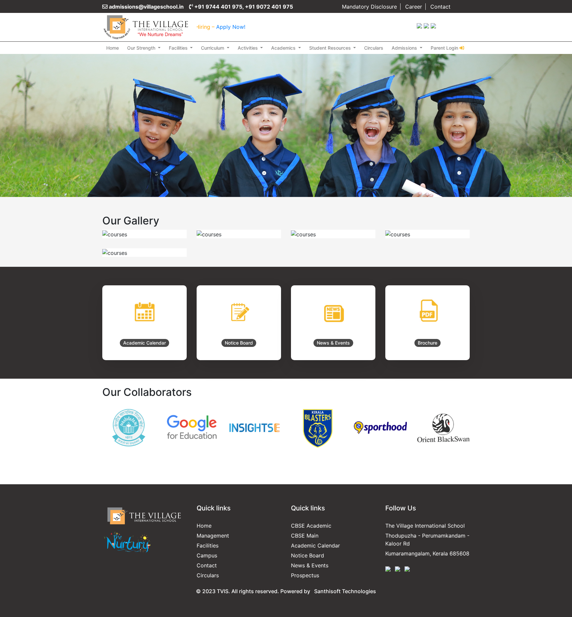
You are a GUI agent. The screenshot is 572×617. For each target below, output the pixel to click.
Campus (207, 555)
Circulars (373, 48)
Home (112, 48)
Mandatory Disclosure (369, 6)
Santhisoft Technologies (345, 591)
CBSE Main (304, 535)
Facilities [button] (179, 48)
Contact (440, 6)
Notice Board (307, 555)
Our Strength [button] (142, 48)
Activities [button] (248, 48)
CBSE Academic (311, 525)
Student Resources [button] (330, 48)
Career (413, 6)
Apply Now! (207, 27)
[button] (130, 444)
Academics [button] (284, 48)
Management (213, 535)
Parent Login (444, 48)
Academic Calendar (315, 545)
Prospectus (305, 575)
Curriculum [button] (213, 48)
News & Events (309, 565)
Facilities (207, 545)
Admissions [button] (405, 48)
